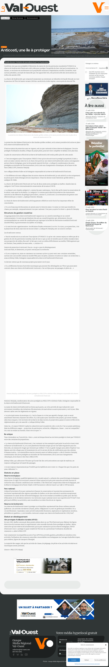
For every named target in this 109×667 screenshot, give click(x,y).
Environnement (32, 18)
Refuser (87, 660)
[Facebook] (104, 63)
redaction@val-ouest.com (21, 649)
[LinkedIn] (94, 63)
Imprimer (102, 68)
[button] (106, 645)
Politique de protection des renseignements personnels (87, 663)
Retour (4, 47)
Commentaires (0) (91, 68)
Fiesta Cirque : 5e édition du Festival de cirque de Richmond (96, 224)
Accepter (73, 660)
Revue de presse (17, 18)
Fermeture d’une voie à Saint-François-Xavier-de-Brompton (96, 127)
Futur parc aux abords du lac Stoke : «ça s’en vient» (96, 113)
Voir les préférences (100, 660)
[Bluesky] (89, 63)
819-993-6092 (17, 652)
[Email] (99, 63)
